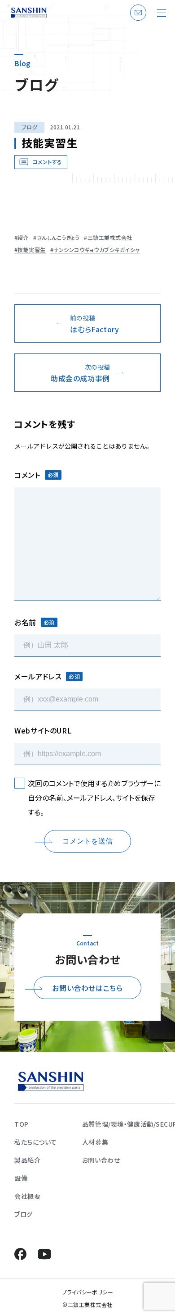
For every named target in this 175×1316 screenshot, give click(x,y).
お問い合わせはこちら (87, 987)
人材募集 (95, 1141)
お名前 (34, 622)
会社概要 (27, 1196)
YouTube (44, 1254)
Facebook (20, 1254)
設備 (20, 1178)
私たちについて (35, 1141)
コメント (36, 475)
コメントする (47, 161)
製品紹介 (27, 1160)
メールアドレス (47, 676)
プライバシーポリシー (88, 1292)
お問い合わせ (137, 20)
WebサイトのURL (43, 730)
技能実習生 (31, 249)
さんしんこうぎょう (58, 237)
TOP (21, 1123)
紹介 (23, 237)
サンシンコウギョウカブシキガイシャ (96, 249)
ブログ (29, 127)
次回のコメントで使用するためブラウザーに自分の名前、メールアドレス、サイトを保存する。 (94, 797)
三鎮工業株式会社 (110, 237)
